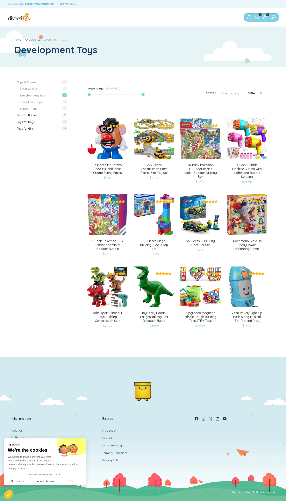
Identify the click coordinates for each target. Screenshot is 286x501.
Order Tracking (112, 445)
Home (17, 39)
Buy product (145, 310)
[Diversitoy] (19, 17)
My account (110, 430)
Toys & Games (32, 39)
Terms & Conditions (114, 453)
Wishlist (107, 438)
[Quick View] (107, 166)
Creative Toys (29, 89)
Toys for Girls (25, 128)
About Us (17, 430)
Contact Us (18, 438)
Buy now (99, 166)
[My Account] (249, 17)
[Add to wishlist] (117, 166)
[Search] (273, 17)
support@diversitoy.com (39, 3)
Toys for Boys (26, 122)
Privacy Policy (111, 460)
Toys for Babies (27, 115)
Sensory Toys (28, 109)
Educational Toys (31, 102)
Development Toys (33, 95)
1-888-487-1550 (66, 3)
